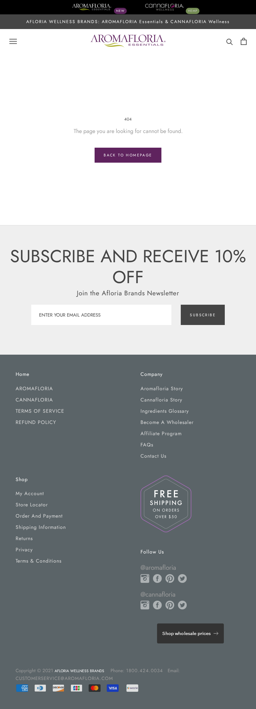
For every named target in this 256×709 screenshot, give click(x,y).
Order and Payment (39, 515)
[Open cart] (244, 41)
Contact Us (153, 456)
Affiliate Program (161, 433)
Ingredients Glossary (164, 411)
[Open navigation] (13, 41)
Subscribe (203, 315)
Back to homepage (128, 155)
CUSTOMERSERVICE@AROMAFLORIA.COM (64, 678)
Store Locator (32, 504)
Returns (24, 538)
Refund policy (36, 422)
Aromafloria (34, 388)
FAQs (146, 444)
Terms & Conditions (39, 560)
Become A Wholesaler (167, 422)
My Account (30, 493)
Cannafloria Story (161, 399)
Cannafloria (34, 399)
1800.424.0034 (144, 670)
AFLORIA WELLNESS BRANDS (79, 671)
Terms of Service (40, 411)
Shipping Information (41, 527)
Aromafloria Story (161, 388)
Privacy (24, 549)
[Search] (229, 41)
